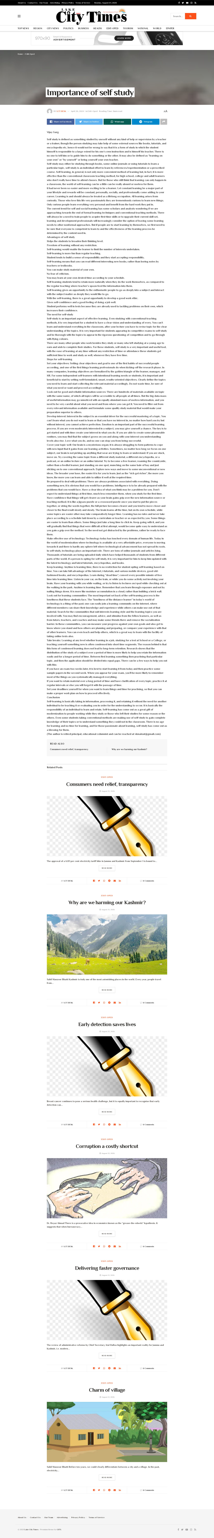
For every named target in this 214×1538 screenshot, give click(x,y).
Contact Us (32, 3)
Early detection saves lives (107, 1024)
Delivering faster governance (107, 1268)
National (143, 28)
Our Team (43, 3)
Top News (23, 28)
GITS (59, 1529)
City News (53, 28)
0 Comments (148, 881)
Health (97, 28)
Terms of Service (83, 3)
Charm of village (107, 1390)
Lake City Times (31, 1529)
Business (83, 28)
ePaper (170, 28)
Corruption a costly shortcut (107, 1146)
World (157, 28)
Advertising (55, 3)
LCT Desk (61, 111)
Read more (107, 868)
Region (38, 28)
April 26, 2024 (77, 111)
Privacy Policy (68, 3)
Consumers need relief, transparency (69, 749)
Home (20, 54)
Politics (68, 28)
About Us (22, 3)
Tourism (128, 28)
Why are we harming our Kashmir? (129, 749)
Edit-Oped (113, 28)
